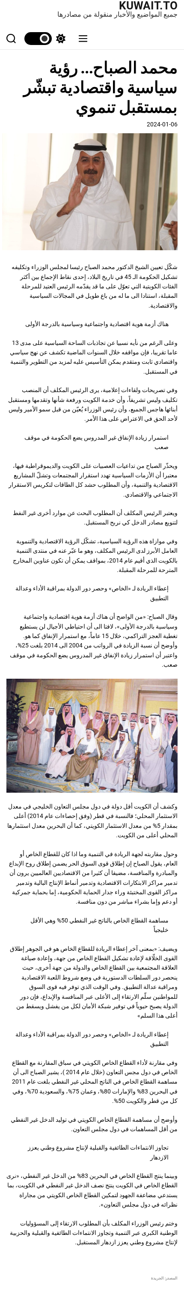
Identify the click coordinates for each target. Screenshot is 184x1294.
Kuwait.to (148, 5)
